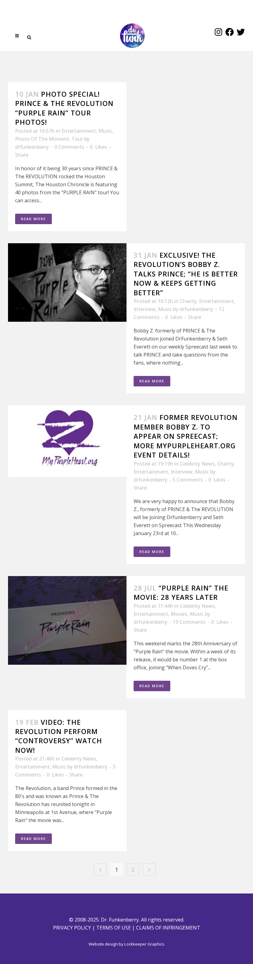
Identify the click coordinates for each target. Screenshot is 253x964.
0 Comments (69, 146)
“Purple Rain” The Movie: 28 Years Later (181, 592)
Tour (77, 138)
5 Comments (188, 479)
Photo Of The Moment (42, 138)
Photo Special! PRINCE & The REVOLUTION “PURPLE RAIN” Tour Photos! (64, 108)
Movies (179, 614)
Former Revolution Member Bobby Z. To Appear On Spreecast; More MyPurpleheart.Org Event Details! (186, 436)
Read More (33, 218)
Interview (145, 309)
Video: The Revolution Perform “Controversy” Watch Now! (58, 736)
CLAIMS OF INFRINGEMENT (168, 927)
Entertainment (78, 130)
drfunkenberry (32, 146)
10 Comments (189, 622)
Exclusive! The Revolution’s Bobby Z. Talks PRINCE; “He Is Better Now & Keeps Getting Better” (186, 273)
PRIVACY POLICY (72, 927)
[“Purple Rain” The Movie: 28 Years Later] (67, 620)
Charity (188, 301)
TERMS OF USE (113, 927)
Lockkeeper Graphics (144, 944)
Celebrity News (197, 463)
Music (105, 130)
